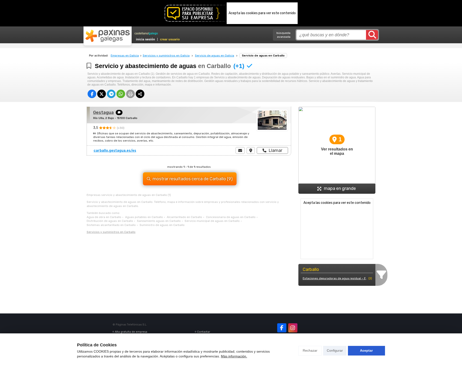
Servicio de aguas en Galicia (214, 55)
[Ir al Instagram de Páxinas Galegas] (292, 327)
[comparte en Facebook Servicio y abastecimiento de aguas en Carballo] (92, 94)
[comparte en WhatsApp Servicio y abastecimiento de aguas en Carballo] (120, 94)
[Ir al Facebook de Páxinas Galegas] (281, 327)
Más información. (234, 356)
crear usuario (170, 39)
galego (153, 33)
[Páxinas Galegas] (107, 35)
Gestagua (103, 112)
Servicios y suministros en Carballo (111, 232)
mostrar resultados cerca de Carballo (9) (193, 178)
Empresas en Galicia (125, 55)
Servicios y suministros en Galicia (166, 55)
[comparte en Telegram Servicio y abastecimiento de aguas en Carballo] (111, 94)
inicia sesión (145, 39)
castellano (141, 33)
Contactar (203, 331)
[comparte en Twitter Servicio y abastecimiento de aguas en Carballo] (101, 94)
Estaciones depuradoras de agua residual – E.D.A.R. (335, 278)
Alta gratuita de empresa (131, 331)
